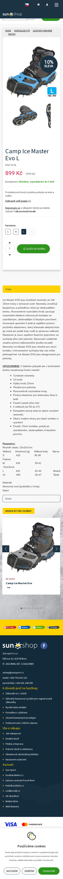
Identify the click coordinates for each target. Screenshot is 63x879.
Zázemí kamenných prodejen (21, 717)
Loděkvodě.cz (13, 790)
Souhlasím (49, 871)
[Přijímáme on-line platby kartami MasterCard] (32, 824)
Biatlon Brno (12, 801)
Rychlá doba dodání (16, 707)
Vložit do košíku (35, 248)
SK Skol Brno (12, 796)
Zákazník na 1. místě (16, 693)
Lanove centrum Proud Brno (20, 780)
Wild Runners (12, 806)
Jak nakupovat (13, 733)
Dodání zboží (12, 738)
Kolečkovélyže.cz (15, 785)
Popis (8, 289)
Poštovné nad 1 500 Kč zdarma (21, 723)
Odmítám (29, 871)
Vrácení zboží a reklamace (19, 749)
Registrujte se (12, 207)
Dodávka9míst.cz (14, 775)
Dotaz (8, 498)
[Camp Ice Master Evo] (31, 547)
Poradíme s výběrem (16, 712)
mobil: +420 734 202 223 (15, 677)
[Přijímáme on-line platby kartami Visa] (10, 824)
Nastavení (12, 871)
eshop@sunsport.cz (13, 672)
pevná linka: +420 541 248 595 (18, 683)
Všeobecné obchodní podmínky (22, 754)
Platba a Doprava (14, 743)
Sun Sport (11, 769)
